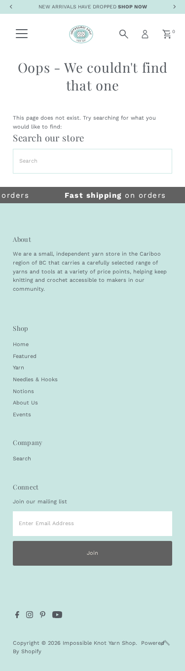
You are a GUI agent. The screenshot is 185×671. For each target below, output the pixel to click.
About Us (25, 403)
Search (22, 458)
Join (92, 553)
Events (22, 414)
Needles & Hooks (35, 379)
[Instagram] (30, 616)
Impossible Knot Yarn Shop (99, 643)
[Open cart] (167, 34)
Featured (25, 356)
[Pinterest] (42, 616)
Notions (23, 391)
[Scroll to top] (165, 644)
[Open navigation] (22, 34)
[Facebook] (17, 616)
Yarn (18, 367)
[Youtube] (57, 616)
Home (21, 344)
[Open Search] (123, 34)
